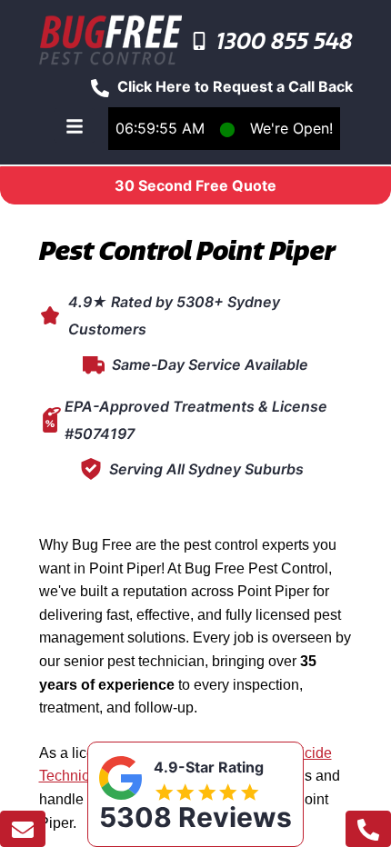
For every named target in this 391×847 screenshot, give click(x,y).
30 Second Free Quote (195, 185)
